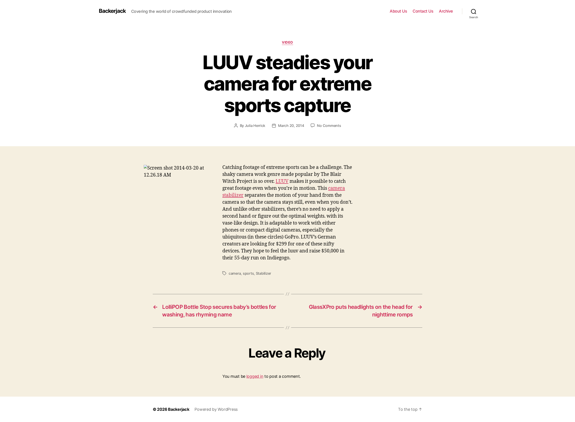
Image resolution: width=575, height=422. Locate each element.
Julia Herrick (255, 125)
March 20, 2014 (291, 125)
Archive (446, 11)
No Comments (329, 125)
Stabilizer (263, 273)
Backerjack (112, 11)
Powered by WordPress (216, 409)
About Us (398, 11)
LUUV (282, 181)
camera (235, 273)
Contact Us (423, 11)
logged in (254, 376)
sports (248, 273)
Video (287, 42)
